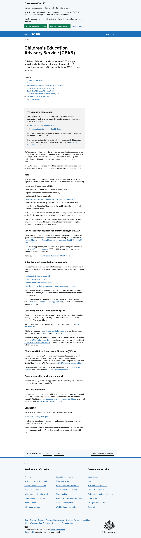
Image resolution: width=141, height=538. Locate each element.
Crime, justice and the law (34, 498)
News (90, 481)
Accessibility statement (55, 520)
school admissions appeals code (39, 283)
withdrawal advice (40, 340)
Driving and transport (32, 507)
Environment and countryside (67, 485)
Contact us (30, 102)
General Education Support (38, 249)
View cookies (77, 26)
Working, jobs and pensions (66, 507)
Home (26, 39)
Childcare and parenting (33, 490)
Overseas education (33, 99)
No (61, 454)
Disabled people (30, 503)
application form (57, 370)
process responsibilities (70, 363)
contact (29, 240)
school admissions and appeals (38, 276)
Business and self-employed (35, 485)
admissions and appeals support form (44, 302)
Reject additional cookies (59, 26)
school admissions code (35, 279)
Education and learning (65, 477)
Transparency (93, 498)
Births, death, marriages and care (37, 481)
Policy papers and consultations (100, 494)
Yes (49, 454)
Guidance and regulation (97, 485)
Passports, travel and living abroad (69, 498)
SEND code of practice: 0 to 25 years (55, 256)
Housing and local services (66, 490)
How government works (97, 503)
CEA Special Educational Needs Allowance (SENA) (43, 94)
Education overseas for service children (61, 399)
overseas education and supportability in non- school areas (51, 199)
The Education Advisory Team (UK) (42, 126)
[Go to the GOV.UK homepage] (32, 34)
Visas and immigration (64, 503)
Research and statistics (97, 490)
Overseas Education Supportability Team (45, 129)
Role (28, 83)
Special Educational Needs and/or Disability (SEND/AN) (45, 85)
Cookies (41, 520)
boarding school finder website (54, 331)
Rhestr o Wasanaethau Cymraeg (37, 523)
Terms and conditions (82, 520)
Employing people (63, 481)
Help (26, 520)
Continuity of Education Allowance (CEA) (40, 91)
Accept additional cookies (36, 26)
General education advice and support (39, 96)
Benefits (27, 477)
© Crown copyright (109, 532)
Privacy (33, 520)
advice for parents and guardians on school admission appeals (50, 286)
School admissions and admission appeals (40, 88)
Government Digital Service (62, 523)
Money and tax (62, 494)
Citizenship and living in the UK (36, 494)
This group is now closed (35, 80)
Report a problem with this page (102, 454)
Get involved (93, 507)
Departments (93, 477)
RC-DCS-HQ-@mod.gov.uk (37, 342)
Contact (69, 520)
